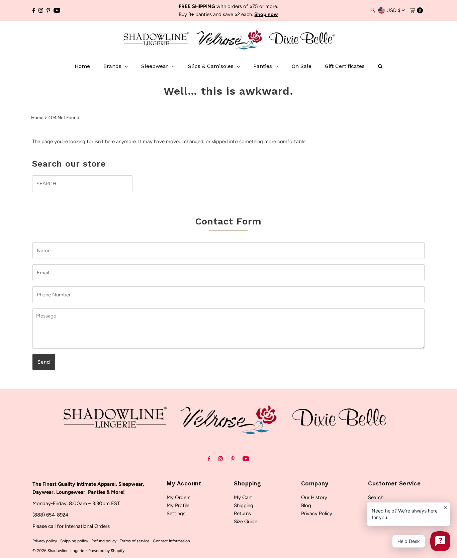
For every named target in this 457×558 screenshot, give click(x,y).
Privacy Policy (316, 513)
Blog (306, 505)
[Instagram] (40, 10)
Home (37, 117)
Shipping (243, 505)
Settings (176, 513)
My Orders (178, 497)
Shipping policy (74, 541)
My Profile (178, 505)
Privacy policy (44, 541)
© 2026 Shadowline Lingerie (58, 550)
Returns (242, 513)
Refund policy (103, 541)
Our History (314, 497)
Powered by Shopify (106, 550)
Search (375, 497)
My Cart (243, 497)
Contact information (171, 541)
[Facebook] (33, 10)
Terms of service (135, 541)
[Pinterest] (48, 10)
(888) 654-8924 (50, 515)
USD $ (394, 10)
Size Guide (245, 522)
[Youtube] (57, 10)
